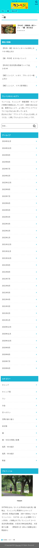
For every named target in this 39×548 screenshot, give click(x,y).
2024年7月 (6, 169)
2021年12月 (6, 244)
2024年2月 (6, 176)
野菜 (4, 460)
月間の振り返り (8, 419)
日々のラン (6, 412)
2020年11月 (6, 334)
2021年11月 (6, 251)
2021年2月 (6, 313)
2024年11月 (6, 141)
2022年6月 (6, 203)
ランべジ (18, 545)
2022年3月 (6, 224)
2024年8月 (6, 162)
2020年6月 (6, 368)
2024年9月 (6, 155)
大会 (4, 405)
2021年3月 (6, 306)
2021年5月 (6, 292)
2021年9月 (6, 265)
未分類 (4, 426)
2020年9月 (6, 348)
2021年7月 (6, 279)
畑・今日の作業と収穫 (10, 440)
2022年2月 (6, 231)
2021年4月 (6, 299)
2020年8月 (6, 354)
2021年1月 (6, 320)
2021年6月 (6, 286)
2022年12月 (6, 182)
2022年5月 (6, 210)
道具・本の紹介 (8, 447)
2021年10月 (6, 258)
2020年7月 (6, 361)
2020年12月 (6, 327)
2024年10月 (6, 148)
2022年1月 (6, 237)
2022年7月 (6, 196)
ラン (3, 11)
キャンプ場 (6, 392)
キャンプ (14, 11)
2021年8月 (6, 272)
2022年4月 (6, 217)
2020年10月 (6, 341)
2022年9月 (6, 189)
